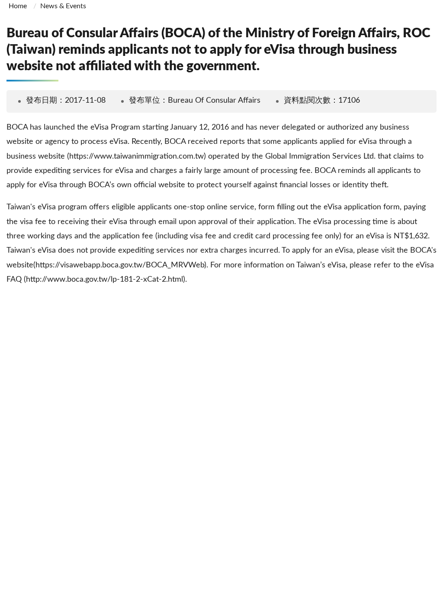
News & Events (63, 6)
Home (18, 6)
